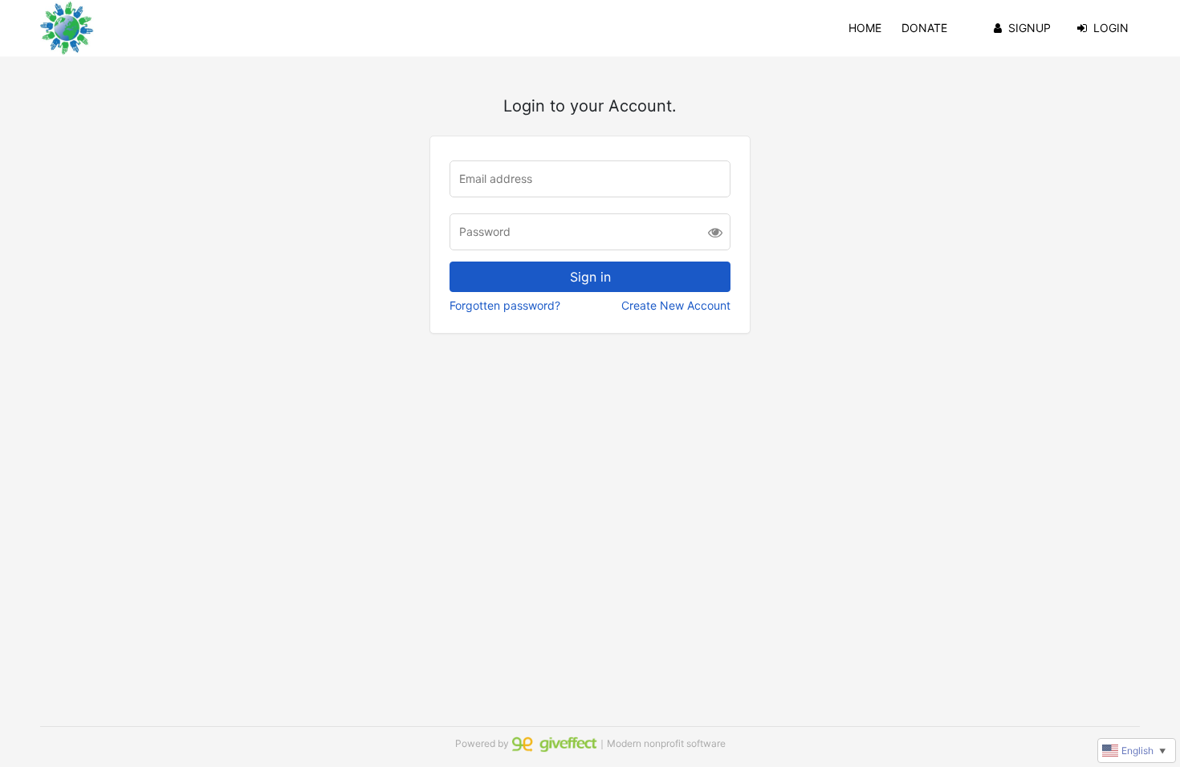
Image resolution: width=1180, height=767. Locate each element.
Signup (1029, 27)
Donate (924, 27)
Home (864, 27)
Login (1111, 27)
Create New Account (675, 305)
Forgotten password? (505, 305)
